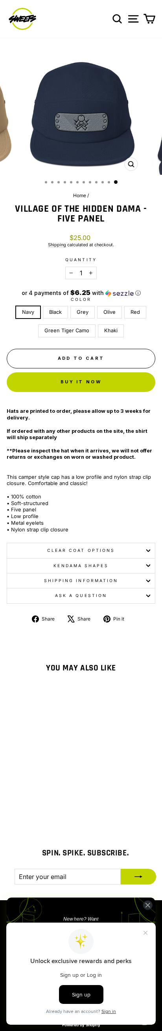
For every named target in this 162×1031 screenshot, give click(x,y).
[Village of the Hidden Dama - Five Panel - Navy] (12, 799)
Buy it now (81, 382)
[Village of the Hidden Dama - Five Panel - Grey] (30, 799)
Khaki (111, 330)
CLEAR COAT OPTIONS (81, 550)
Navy (28, 312)
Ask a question (81, 595)
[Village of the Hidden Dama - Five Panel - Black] (21, 799)
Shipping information (81, 580)
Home (79, 195)
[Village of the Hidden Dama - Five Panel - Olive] (39, 799)
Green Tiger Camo (66, 330)
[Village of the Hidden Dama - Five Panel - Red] (49, 799)
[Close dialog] (148, 905)
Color (81, 299)
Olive (109, 312)
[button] (81, 293)
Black (55, 312)
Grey (82, 312)
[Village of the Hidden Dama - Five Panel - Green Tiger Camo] (58, 799)
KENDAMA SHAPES (80, 565)
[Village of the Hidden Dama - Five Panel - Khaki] (35, 807)
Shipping (57, 244)
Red (135, 312)
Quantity (81, 259)
